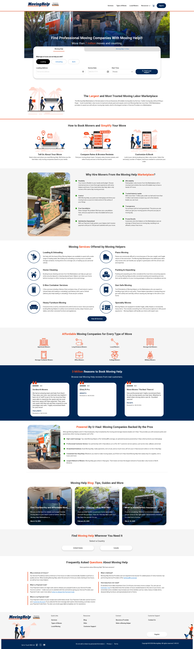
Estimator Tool (105, 588)
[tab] (58, 48)
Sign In (161, 5)
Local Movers (133, 5)
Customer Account (39, 602)
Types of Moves (121, 5)
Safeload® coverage (130, 578)
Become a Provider (122, 620)
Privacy (109, 644)
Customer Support (90, 626)
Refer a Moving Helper (123, 623)
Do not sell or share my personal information (90, 644)
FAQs (85, 623)
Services (110, 5)
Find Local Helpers (147, 71)
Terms (116, 644)
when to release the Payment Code (63, 592)
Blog (85, 620)
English (156, 634)
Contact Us (152, 620)
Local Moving (55, 626)
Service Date (92, 68)
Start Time (115, 68)
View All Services (97, 319)
